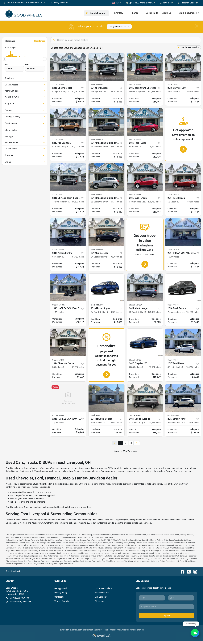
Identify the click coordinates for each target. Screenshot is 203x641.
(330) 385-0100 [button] (61, 2)
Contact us (59, 597)
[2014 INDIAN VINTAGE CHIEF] (183, 232)
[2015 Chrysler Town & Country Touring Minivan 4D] (68, 177)
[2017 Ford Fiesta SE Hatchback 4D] (183, 342)
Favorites (167, 3)
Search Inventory (98, 13)
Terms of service (62, 601)
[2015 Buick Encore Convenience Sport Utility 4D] (145, 177)
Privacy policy (60, 592)
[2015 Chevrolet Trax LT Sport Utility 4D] (68, 67)
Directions (100, 601)
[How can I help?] (195, 633)
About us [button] (166, 13)
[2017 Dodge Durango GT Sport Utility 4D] (145, 398)
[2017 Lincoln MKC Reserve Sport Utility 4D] (183, 398)
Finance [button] (134, 13)
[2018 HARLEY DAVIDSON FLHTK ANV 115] (68, 398)
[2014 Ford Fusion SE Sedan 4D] (183, 177)
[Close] (196, 26)
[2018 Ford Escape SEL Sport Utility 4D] (106, 67)
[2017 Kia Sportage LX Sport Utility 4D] (68, 122)
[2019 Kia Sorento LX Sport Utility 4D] (106, 232)
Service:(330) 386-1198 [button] (20, 601)
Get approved (60, 588)
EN (117, 3)
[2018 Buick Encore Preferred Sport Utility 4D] (183, 287)
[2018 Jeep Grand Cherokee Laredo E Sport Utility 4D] (145, 67)
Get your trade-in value (119, 26)
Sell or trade (152, 13)
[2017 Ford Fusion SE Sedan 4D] (145, 122)
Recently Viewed (189, 3)
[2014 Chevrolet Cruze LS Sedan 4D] (68, 342)
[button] (25, 2)
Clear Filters (39, 41)
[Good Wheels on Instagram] (194, 571)
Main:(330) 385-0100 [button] (19, 598)
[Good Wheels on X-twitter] (188, 571)
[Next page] (137, 443)
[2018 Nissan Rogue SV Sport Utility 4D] (106, 287)
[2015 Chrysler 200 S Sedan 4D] (183, 67)
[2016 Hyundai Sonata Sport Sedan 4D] (106, 398)
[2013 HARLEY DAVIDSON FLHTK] (68, 287)
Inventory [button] (118, 13)
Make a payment (187, 13)
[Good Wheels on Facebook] (181, 571)
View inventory (102, 592)
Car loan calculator (104, 588)
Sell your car (100, 597)
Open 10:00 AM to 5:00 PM (141, 3)
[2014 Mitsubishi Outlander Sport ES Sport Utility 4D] (106, 177)
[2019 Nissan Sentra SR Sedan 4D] (68, 232)
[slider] (4, 59)
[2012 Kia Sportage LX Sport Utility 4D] (145, 287)
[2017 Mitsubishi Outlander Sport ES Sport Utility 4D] (106, 122)
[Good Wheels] (23, 13)
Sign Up (166, 615)
